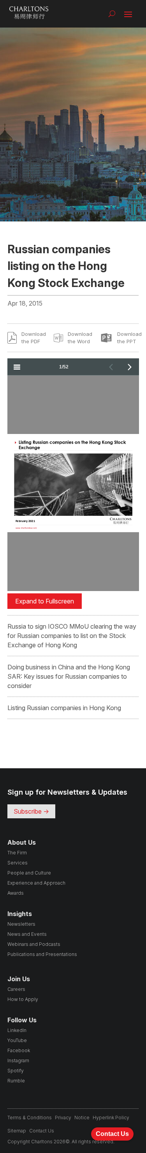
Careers (16, 989)
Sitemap (16, 1131)
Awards (15, 893)
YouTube (17, 1040)
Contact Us (41, 1131)
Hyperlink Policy (111, 1117)
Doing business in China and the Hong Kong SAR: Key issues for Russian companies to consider (68, 676)
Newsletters (21, 924)
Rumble (16, 1081)
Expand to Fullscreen (44, 601)
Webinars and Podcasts (33, 944)
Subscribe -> (31, 811)
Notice (82, 1117)
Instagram (18, 1060)
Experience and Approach (36, 883)
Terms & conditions (29, 1117)
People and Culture (29, 873)
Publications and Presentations (42, 954)
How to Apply (22, 999)
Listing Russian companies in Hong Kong (64, 708)
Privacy (63, 1117)
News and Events (27, 934)
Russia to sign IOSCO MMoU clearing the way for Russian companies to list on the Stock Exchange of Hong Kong (71, 635)
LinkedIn (16, 1030)
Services (17, 863)
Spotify (15, 1070)
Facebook (18, 1050)
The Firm (17, 853)
